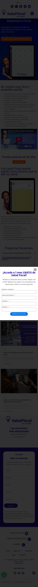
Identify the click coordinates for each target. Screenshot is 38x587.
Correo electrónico (8, 295)
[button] (35, 270)
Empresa (5, 307)
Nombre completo (8, 289)
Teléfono (5, 301)
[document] (19, 293)
